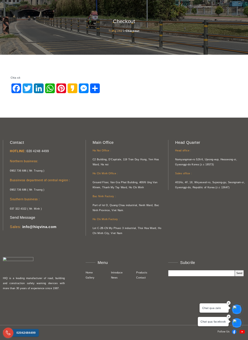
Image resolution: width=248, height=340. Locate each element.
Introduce (117, 272)
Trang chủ (115, 30)
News (114, 277)
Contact (141, 277)
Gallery (90, 277)
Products (141, 272)
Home (89, 272)
